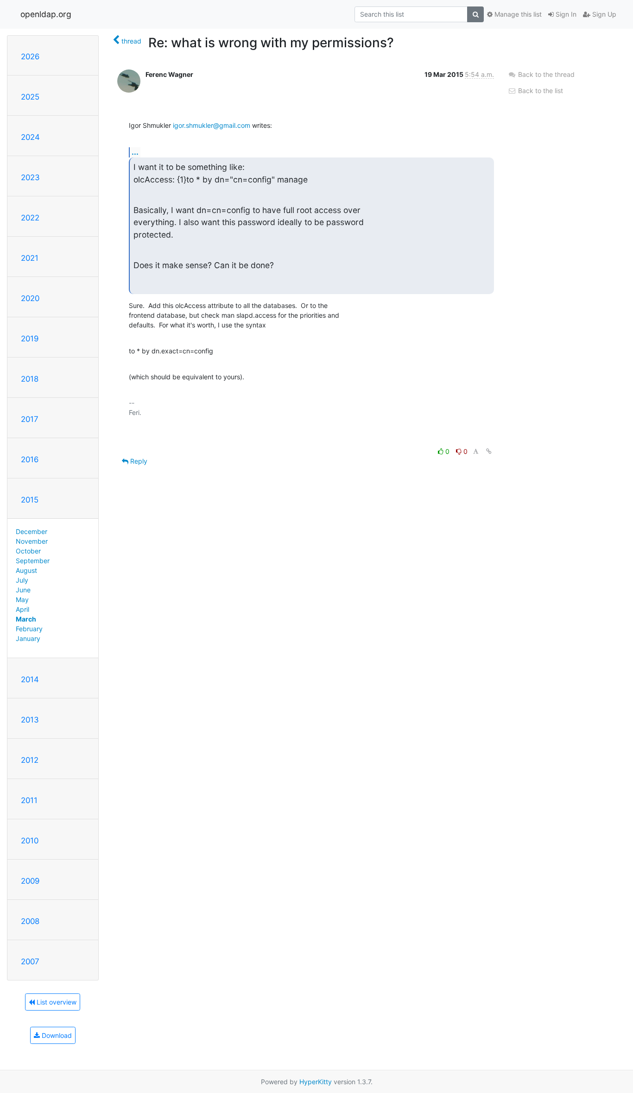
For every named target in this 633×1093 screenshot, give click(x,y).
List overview (55, 1002)
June (23, 590)
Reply (137, 461)
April (22, 609)
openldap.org (45, 14)
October (28, 551)
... (135, 152)
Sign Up (603, 14)
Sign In (565, 14)
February (29, 629)
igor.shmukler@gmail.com (211, 125)
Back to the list (539, 90)
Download (56, 1035)
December (31, 531)
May (22, 599)
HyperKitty (315, 1082)
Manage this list (517, 14)
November (32, 541)
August (26, 570)
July (22, 580)
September (33, 561)
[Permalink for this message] (489, 451)
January (28, 638)
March (26, 619)
